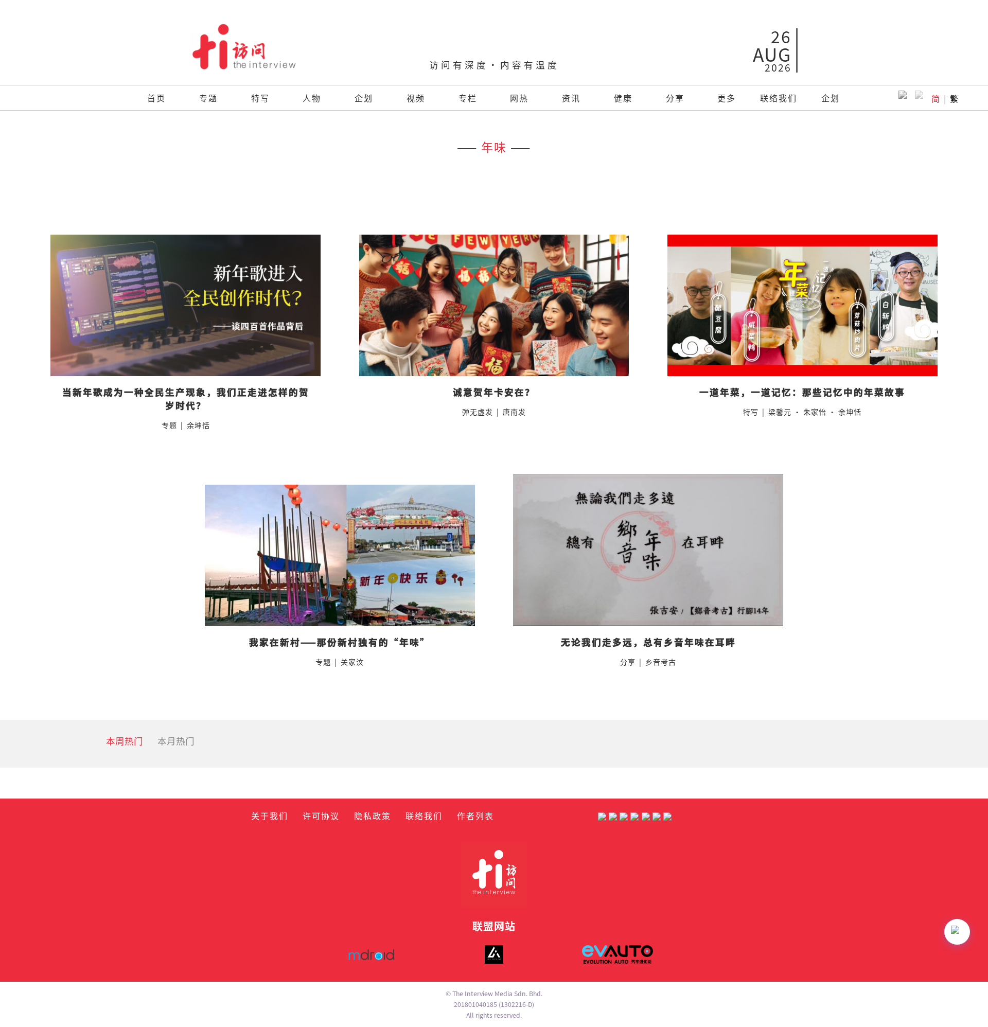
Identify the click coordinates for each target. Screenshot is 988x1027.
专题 (208, 98)
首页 (156, 98)
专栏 (467, 98)
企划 (364, 98)
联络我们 (778, 98)
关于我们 (269, 815)
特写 (260, 98)
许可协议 (321, 815)
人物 (312, 98)
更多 (726, 98)
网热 (519, 98)
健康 (623, 98)
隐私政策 (372, 815)
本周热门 (124, 740)
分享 (675, 98)
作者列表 (475, 815)
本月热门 (176, 740)
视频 (416, 98)
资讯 (571, 98)
